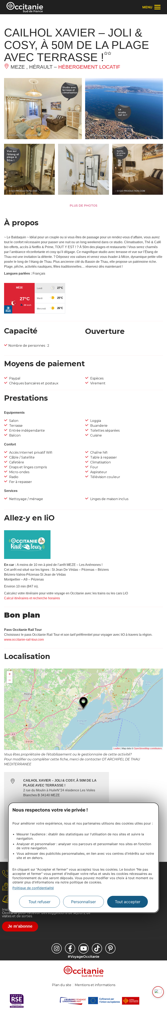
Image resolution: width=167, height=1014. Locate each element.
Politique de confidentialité (33, 888)
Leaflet (116, 748)
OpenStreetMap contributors (148, 748)
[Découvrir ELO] (158, 992)
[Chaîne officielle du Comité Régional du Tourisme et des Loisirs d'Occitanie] (83, 948)
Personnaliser (83, 901)
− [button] (9, 680)
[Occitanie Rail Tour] (27, 558)
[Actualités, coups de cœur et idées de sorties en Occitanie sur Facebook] (70, 948)
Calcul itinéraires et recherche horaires (32, 598)
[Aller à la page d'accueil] (25, 7)
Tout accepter (127, 901)
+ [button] (9, 673)
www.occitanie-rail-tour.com (24, 639)
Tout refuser (40, 901)
